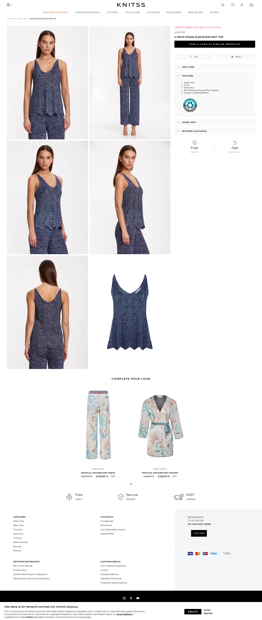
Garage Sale (22, 19)
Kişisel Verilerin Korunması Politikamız (31, 578)
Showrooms (106, 525)
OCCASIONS (153, 12)
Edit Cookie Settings (23, 566)
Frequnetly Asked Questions (113, 583)
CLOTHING (112, 12)
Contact (104, 570)
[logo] (131, 5)
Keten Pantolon (20, 542)
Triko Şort (18, 529)
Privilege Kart (107, 521)
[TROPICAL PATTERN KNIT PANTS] (98, 424)
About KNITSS (107, 534)
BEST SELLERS (195, 12)
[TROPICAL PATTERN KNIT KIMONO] (160, 424)
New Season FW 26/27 (55, 12)
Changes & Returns (109, 574)
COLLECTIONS (132, 12)
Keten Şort (18, 534)
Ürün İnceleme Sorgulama (113, 566)
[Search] (223, 4)
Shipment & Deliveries (111, 578)
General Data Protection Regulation (30, 574)
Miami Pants (98, 469)
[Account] (242, 4)
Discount (17, 546)
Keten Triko (18, 521)
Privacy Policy (20, 570)
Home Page (11, 19)
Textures (17, 550)
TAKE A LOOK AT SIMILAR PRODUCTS (215, 44)
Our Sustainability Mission (112, 529)
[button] (131, 483)
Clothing (17, 538)
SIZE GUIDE (188, 67)
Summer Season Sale (87, 12)
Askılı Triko (18, 525)
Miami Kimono (160, 469)
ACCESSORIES (173, 12)
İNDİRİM (214, 12)
